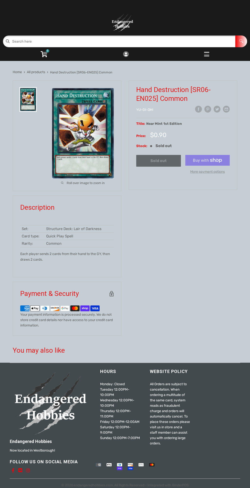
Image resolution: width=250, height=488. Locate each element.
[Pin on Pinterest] (207, 109)
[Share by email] (226, 109)
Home (17, 72)
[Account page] (126, 54)
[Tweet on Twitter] (217, 109)
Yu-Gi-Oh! (144, 110)
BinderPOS (180, 485)
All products (36, 72)
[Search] (241, 41)
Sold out (158, 160)
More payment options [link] (207, 172)
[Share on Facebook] (198, 109)
